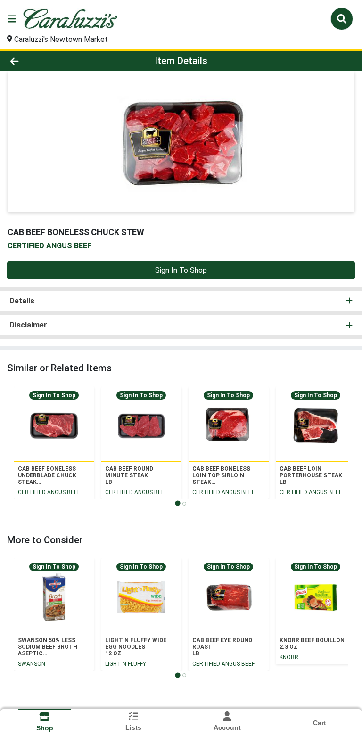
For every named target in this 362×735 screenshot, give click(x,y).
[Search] (341, 19)
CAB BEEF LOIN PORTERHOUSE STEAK (311, 475)
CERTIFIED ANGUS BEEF (49, 492)
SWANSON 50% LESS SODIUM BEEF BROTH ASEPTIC (47, 647)
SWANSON (31, 664)
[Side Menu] (12, 19)
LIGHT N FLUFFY (125, 664)
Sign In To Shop (181, 270)
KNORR (289, 657)
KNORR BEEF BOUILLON (312, 643)
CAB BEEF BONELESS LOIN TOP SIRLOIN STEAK (221, 475)
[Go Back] (51, 61)
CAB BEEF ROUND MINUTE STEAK (129, 475)
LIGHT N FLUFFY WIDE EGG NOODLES (135, 647)
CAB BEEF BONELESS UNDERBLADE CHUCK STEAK (47, 475)
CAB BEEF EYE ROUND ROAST (222, 647)
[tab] (177, 503)
